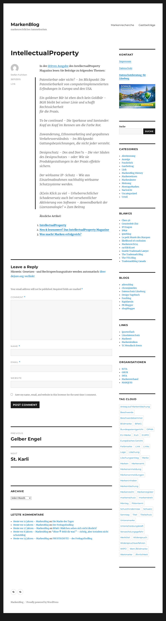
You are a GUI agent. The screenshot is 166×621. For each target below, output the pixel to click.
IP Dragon (127, 227)
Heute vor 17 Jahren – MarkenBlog (31, 528)
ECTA (124, 369)
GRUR (125, 372)
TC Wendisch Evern (132, 345)
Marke (145, 457)
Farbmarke (126, 446)
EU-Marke (125, 435)
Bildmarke (126, 423)
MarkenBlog (25, 24)
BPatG (138, 423)
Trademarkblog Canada (134, 261)
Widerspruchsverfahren (132, 543)
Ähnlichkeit (142, 554)
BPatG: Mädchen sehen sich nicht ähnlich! (75, 528)
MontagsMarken (130, 186)
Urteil (125, 197)
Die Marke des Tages (63, 521)
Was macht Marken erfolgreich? (60, 234)
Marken (124, 463)
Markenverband (130, 379)
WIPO (123, 548)
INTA (124, 375)
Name (15, 346)
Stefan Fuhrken (19, 74)
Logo (123, 452)
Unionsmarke (127, 520)
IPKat (124, 230)
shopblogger (128, 308)
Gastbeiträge (147, 25)
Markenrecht (127, 492)
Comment (18, 297)
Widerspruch (140, 537)
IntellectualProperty (53, 225)
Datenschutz (125, 68)
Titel (135, 514)
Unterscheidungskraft (131, 526)
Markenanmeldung (130, 469)
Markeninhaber (128, 480)
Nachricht (127, 190)
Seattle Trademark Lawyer (135, 251)
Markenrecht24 (130, 244)
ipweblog (126, 234)
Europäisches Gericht (131, 440)
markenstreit (146, 497)
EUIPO (145, 435)
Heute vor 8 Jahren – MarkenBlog (30, 531)
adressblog (127, 284)
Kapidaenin (127, 301)
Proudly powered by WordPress (42, 602)
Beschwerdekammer (131, 418)
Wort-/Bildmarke (139, 548)
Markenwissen (129, 176)
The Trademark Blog (132, 254)
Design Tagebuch (131, 295)
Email (15, 362)
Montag (124, 503)
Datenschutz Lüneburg (133, 291)
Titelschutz (146, 514)
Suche (122, 126)
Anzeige (126, 159)
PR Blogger (127, 305)
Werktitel (125, 537)
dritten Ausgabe (58, 66)
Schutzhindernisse (130, 509)
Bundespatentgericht (131, 429)
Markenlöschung (129, 486)
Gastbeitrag (128, 166)
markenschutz (128, 497)
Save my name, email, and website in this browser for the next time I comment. (55, 394)
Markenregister (145, 492)
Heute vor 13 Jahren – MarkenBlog (31, 538)
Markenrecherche (122, 25)
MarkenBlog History (132, 173)
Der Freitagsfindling (63, 525)
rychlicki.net (128, 247)
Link (13, 84)
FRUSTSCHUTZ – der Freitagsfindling (72, 538)
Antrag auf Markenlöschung (135, 406)
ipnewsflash (128, 332)
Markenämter (129, 180)
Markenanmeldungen (132, 475)
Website (16, 378)
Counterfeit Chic (130, 223)
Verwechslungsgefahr (131, 531)
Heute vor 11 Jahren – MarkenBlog (31, 521)
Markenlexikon (130, 342)
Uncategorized (129, 193)
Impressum (125, 61)
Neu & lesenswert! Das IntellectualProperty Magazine (74, 229)
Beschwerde (126, 412)
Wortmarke (126, 554)
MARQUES (127, 382)
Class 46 (126, 220)
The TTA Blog (129, 257)
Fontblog (126, 298)
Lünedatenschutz (131, 335)
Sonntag (124, 514)
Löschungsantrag (129, 457)
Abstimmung (128, 156)
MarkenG (126, 338)
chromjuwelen (129, 288)
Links (146, 446)
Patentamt (137, 503)
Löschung (134, 452)
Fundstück (127, 162)
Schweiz (147, 509)
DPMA (150, 429)
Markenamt (138, 463)
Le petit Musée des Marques (136, 237)
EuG (136, 435)
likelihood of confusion (134, 240)
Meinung (126, 183)
